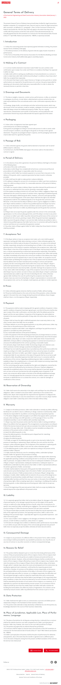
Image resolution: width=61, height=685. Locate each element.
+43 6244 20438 (49, 669)
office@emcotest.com (30, 671)
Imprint (28, 674)
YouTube (52, 662)
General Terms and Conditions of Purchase (30, 677)
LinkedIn (55, 662)
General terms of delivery (38, 674)
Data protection (20, 674)
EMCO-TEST (6, 2)
